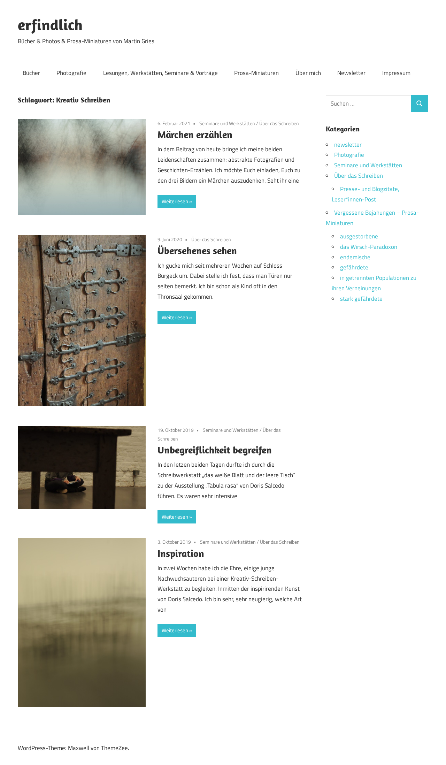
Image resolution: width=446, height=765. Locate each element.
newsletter (348, 144)
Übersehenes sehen (197, 250)
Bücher (31, 72)
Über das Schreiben (279, 123)
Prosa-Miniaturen (256, 72)
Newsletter (351, 72)
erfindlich (50, 24)
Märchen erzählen (194, 134)
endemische (355, 257)
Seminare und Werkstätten (227, 123)
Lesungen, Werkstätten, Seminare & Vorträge (160, 72)
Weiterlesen (175, 201)
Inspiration (180, 553)
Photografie (71, 72)
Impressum (396, 72)
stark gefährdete (361, 298)
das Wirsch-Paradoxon (368, 246)
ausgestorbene (359, 236)
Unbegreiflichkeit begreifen (214, 450)
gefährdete (354, 267)
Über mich (308, 72)
